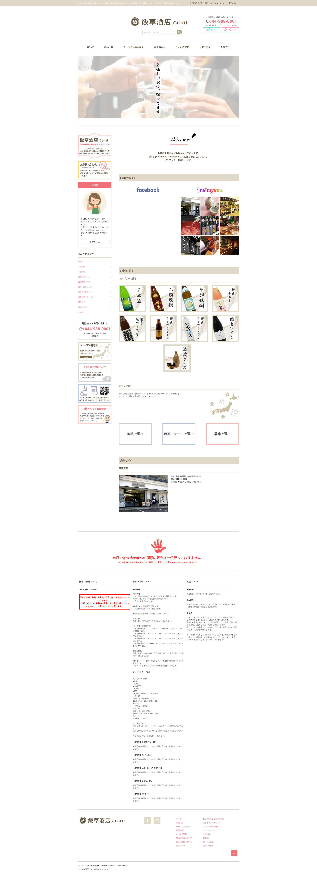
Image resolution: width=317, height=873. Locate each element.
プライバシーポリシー (211, 823)
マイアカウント (209, 830)
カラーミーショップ (83, 865)
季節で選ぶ (222, 434)
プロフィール (95, 242)
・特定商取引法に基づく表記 (198, 3)
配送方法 (225, 47)
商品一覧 (108, 47)
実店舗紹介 (159, 47)
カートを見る (208, 842)
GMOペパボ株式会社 (110, 865)
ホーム (178, 819)
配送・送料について (184, 842)
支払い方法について (184, 838)
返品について (181, 846)
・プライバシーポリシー (217, 3)
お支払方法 (205, 47)
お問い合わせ (208, 846)
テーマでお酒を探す (134, 47)
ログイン (206, 838)
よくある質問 (182, 47)
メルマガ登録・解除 (211, 827)
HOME (90, 47)
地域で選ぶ (135, 434)
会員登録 (206, 834)
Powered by (81, 869)
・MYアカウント (232, 3)
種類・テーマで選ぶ (179, 434)
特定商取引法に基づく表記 (213, 819)
